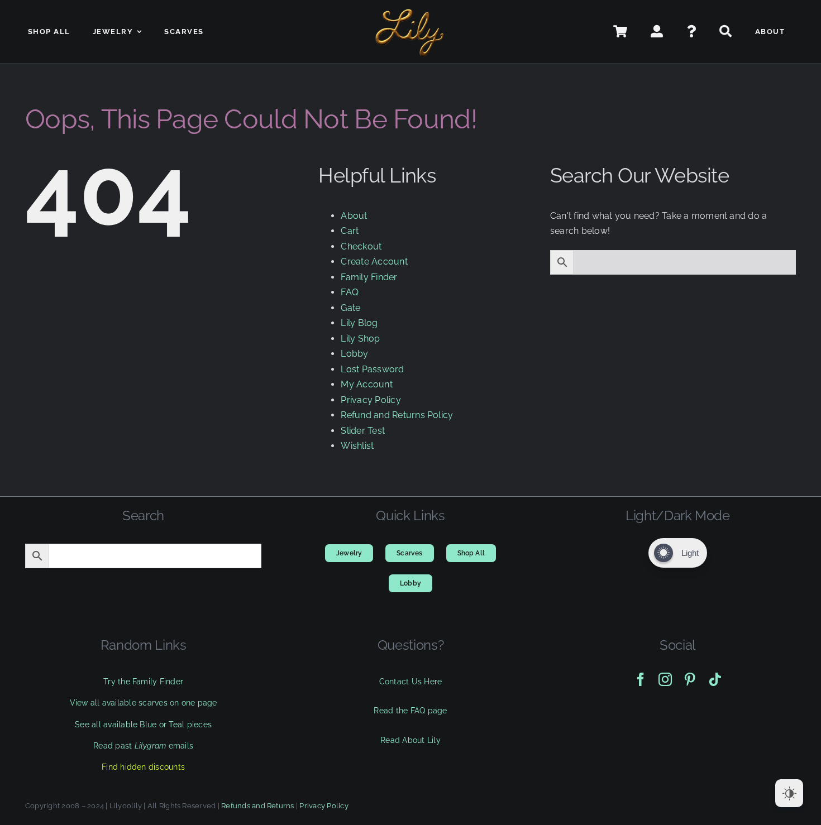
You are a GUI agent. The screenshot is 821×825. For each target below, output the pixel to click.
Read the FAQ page (410, 710)
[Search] (726, 31)
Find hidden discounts (143, 766)
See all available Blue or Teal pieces (143, 724)
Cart (350, 231)
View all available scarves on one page (143, 702)
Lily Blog (359, 323)
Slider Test (363, 430)
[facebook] (640, 679)
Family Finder (369, 277)
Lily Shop (360, 338)
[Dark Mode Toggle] (789, 793)
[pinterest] (689, 679)
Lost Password (372, 369)
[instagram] (665, 679)
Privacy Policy (370, 400)
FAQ (350, 292)
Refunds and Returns (257, 806)
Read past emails (143, 745)
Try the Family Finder (143, 681)
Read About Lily (410, 740)
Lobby (354, 353)
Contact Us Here (410, 681)
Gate (350, 308)
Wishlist (357, 445)
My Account (366, 384)
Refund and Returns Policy (397, 415)
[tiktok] (715, 679)
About (354, 215)
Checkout (361, 246)
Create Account (374, 261)
